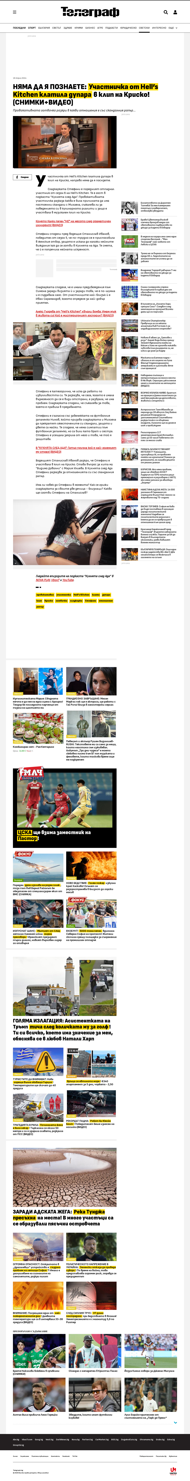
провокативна (45, 595)
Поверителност (146, 1456)
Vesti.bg (49, 1440)
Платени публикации (40, 1456)
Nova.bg (76, 1440)
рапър (40, 607)
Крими (79, 28)
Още (171, 28)
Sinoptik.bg (18, 1445)
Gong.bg (39, 1440)
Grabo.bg (160, 1440)
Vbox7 (55, 579)
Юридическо (128, 28)
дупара (106, 595)
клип (39, 601)
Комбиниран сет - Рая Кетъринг (33, 747)
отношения (106, 601)
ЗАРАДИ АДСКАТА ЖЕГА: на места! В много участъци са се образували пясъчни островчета (63, 1218)
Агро (100, 28)
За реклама (24, 1456)
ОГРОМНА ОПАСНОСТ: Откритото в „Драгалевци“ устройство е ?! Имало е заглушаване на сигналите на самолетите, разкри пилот (37, 1270)
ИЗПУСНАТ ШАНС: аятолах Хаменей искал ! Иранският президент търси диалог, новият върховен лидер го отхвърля (37, 937)
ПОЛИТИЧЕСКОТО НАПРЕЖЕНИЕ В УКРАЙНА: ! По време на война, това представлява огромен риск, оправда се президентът (91, 1270)
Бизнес (90, 28)
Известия (173, 1456)
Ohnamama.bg (146, 1440)
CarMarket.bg (102, 1440)
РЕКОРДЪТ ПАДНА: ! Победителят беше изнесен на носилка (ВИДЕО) (90, 1124)
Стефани (90, 601)
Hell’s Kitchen (81, 595)
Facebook (66, 1456)
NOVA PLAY (43, 579)
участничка (63, 595)
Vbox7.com (27, 1440)
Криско (49, 601)
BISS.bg (115, 1440)
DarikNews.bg (62, 1440)
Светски (144, 28)
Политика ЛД (161, 1456)
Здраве (68, 28)
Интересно (159, 28)
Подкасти (111, 28)
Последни (19, 28)
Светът (56, 28)
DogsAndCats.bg (129, 1440)
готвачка (61, 601)
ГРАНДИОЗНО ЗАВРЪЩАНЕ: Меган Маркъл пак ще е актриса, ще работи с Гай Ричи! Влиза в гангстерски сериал (91, 701)
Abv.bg (16, 1440)
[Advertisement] (64, 635)
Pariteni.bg (87, 1440)
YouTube (67, 579)
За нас (15, 1456)
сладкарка (76, 601)
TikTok (74, 1456)
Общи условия (43, 1473)
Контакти (55, 1456)
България (44, 28)
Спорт (32, 28)
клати (96, 595)
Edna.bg (171, 1440)
